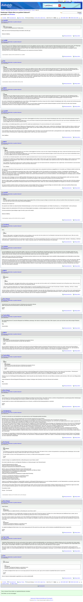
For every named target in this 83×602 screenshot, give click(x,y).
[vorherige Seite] (59, 17)
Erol (4, 555)
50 (36, 17)
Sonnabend (6, 224)
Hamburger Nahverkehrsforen (12, 10)
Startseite (3, 10)
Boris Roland (6, 299)
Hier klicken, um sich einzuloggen (8, 593)
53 (61, 17)
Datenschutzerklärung (41, 598)
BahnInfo (51, 600)
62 (76, 17)
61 (74, 17)
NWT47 (5, 88)
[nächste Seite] (79, 17)
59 (71, 17)
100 (38, 17)
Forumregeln (49, 598)
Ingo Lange (6, 537)
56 (66, 17)
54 (63, 17)
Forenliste (4, 17)
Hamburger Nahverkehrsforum (25, 10)
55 (64, 17)
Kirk (4, 61)
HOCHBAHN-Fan (7, 411)
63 (77, 17)
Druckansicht (42, 585)
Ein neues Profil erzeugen (77, 1)
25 (34, 17)
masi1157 (5, 20)
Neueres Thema (5, 583)
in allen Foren (42, 17)
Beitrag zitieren (77, 35)
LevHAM (5, 40)
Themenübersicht (12, 17)
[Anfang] (57, 17)
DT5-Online (12, 14)
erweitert (80, 13)
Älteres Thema (14, 583)
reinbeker (5, 246)
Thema (33, 10)
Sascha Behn (6, 315)
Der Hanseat (6, 442)
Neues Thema (21, 17)
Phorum (35, 600)
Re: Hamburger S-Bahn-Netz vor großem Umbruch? (11, 21)
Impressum (33, 598)
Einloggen (68, 1)
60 (72, 17)
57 (67, 17)
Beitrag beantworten (68, 35)
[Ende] (81, 17)
